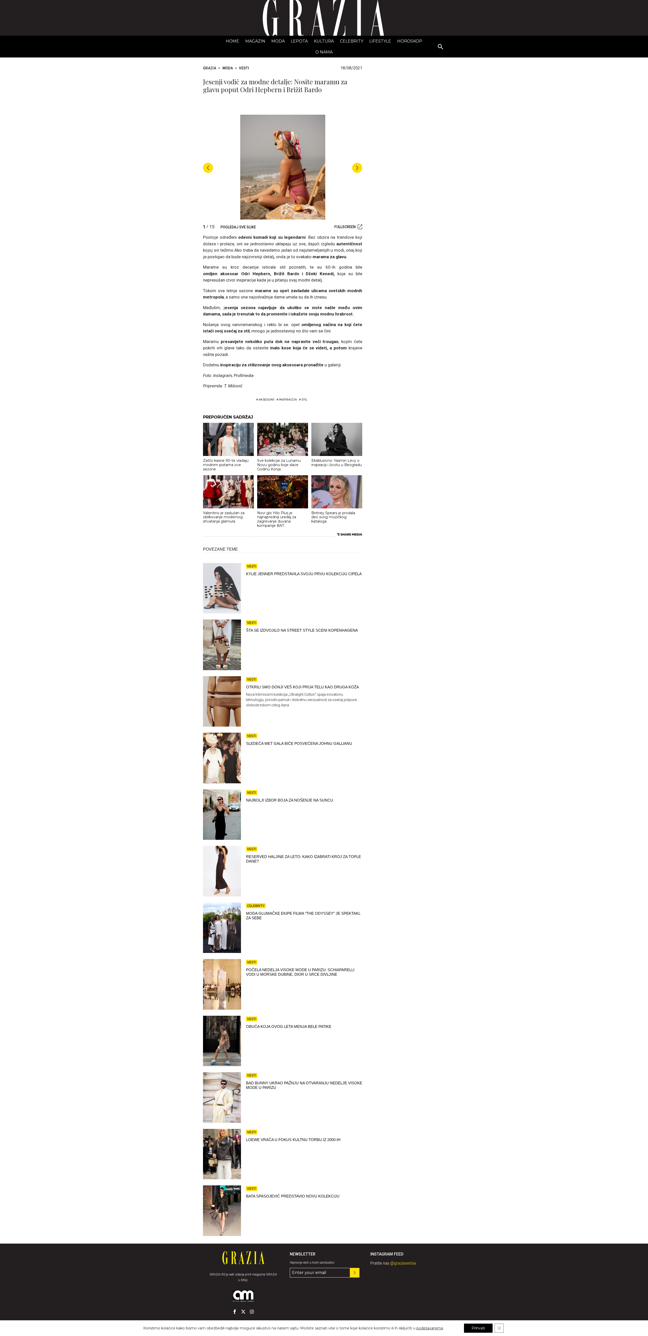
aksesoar (266, 399)
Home (232, 41)
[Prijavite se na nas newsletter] (354, 1273)
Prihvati (478, 1328)
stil (304, 399)
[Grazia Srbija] (324, 18)
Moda (278, 41)
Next (357, 168)
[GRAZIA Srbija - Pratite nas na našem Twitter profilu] (243, 1311)
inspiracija (288, 399)
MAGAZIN (255, 41)
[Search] (440, 47)
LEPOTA (299, 41)
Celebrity (351, 41)
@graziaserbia (403, 1263)
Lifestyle (380, 41)
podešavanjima (429, 1328)
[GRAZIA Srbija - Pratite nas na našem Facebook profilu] (234, 1311)
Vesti (244, 68)
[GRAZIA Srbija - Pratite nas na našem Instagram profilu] (252, 1311)
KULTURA (324, 41)
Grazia (209, 68)
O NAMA (324, 52)
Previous (208, 168)
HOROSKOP (409, 41)
